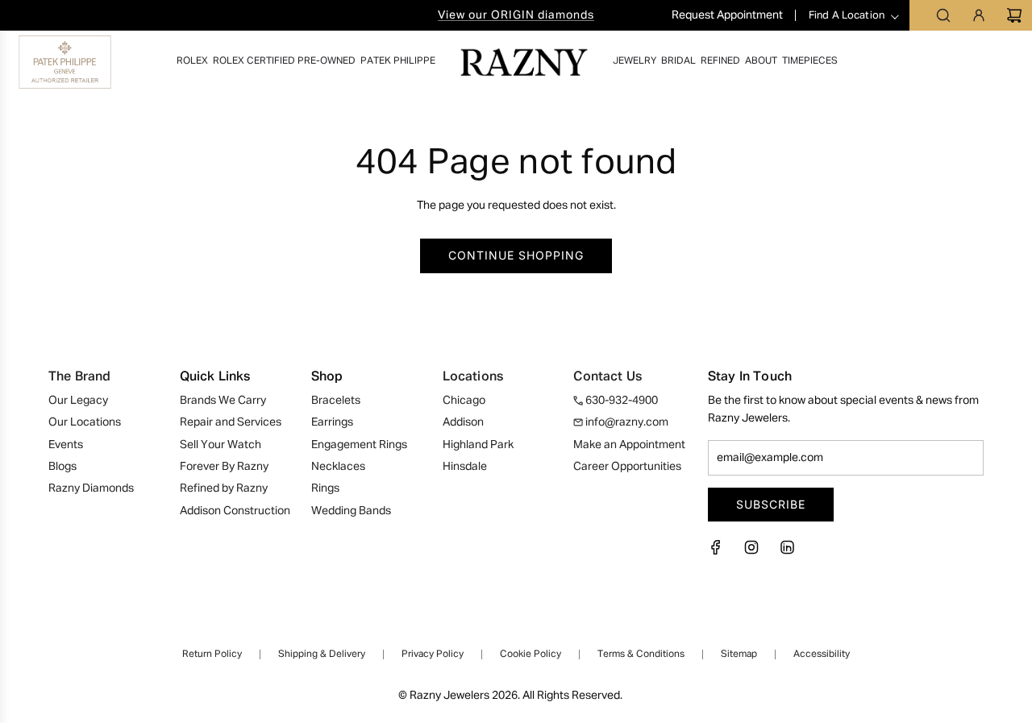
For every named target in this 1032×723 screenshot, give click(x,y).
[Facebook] (721, 552)
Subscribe (770, 504)
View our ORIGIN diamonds (516, 15)
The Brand (79, 377)
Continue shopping (516, 255)
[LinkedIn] (787, 552)
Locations (473, 377)
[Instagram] (751, 552)
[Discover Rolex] (958, 62)
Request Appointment (728, 15)
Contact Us (607, 377)
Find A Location (846, 15)
